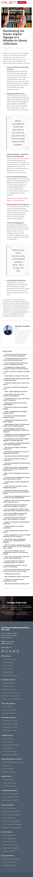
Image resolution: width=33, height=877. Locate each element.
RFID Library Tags (8, 665)
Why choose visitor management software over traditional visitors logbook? (14, 540)
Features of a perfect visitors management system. (13, 580)
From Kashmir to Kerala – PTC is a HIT (17, 376)
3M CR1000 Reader (8, 738)
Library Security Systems (9, 862)
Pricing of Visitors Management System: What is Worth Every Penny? (16, 478)
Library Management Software (11, 858)
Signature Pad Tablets (9, 771)
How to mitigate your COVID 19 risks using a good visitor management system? (16, 509)
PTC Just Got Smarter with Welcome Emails (15, 388)
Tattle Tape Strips (8, 706)
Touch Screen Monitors (9, 786)
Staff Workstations (8, 669)
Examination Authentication (10, 844)
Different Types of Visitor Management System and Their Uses (16, 501)
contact (18, 612)
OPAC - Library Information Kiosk (12, 699)
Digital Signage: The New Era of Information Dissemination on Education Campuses (16, 430)
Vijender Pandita (9, 48)
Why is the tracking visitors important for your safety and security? (16, 557)
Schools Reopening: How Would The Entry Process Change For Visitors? (15, 505)
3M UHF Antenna (7, 741)
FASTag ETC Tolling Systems (11, 793)
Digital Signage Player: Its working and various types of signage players (16, 425)
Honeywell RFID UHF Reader (11, 745)
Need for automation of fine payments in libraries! (16, 522)
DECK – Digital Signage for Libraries (16, 391)
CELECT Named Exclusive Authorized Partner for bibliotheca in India (15, 363)
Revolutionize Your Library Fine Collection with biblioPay (13, 395)
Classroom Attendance (9, 841)
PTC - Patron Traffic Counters (11, 692)
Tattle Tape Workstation (9, 710)
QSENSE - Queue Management (11, 821)
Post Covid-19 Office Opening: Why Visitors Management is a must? (15, 514)
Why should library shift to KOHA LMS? (17, 576)
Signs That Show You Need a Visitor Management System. (15, 486)
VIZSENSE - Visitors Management (12, 827)
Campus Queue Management (11, 848)
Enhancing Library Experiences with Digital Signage (15, 420)
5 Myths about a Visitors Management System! (16, 482)
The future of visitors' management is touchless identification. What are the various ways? (16, 468)
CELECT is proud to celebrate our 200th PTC (16, 372)
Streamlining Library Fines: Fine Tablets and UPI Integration (16, 399)
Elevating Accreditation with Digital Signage (15, 408)
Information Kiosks (8, 779)
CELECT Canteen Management (11, 814)
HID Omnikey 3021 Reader (10, 720)
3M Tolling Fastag (8, 748)
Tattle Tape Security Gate (10, 713)
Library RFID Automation (10, 865)
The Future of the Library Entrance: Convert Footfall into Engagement (15, 355)
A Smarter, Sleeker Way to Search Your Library (16, 383)
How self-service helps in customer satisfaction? (15, 448)
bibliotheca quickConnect (10, 689)
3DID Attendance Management (11, 811)
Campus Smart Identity (9, 835)
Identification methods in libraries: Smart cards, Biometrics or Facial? (15, 518)
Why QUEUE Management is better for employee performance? (16, 452)
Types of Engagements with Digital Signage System (15, 412)
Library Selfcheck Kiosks (9, 659)
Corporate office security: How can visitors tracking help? (15, 566)
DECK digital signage (11, 55)
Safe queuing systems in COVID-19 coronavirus (15, 459)
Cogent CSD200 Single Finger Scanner (13, 762)
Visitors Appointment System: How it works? (16, 531)
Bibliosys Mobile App (8, 683)
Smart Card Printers (8, 768)
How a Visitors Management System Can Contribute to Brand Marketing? (17, 497)
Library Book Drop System (10, 675)
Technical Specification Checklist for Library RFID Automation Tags (15, 359)
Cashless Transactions (9, 851)
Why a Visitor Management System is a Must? (16, 473)
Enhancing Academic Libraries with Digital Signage (15, 403)
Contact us (22, 2)
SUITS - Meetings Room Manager (12, 824)
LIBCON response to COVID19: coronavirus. (13, 527)
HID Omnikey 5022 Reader (10, 727)
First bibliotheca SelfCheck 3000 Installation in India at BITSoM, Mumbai (15, 368)
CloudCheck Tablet (8, 686)
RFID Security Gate (8, 662)
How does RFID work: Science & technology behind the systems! (14, 561)
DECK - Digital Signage (9, 808)
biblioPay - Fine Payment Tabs (11, 695)
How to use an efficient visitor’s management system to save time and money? (15, 552)
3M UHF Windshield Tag (9, 751)
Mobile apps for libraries (12, 574)
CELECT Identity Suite (9, 818)
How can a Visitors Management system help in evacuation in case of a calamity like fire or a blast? (17, 546)
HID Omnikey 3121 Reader (10, 724)
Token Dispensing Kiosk (9, 782)
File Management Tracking (10, 800)
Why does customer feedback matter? (17, 456)
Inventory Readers (8, 672)
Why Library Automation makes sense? (17, 583)
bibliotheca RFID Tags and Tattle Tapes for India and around (16, 379)
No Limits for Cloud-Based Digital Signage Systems (14, 416)
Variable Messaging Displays (10, 754)
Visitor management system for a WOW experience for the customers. (16, 535)
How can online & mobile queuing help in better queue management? (16, 443)
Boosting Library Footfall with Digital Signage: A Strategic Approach (16, 439)
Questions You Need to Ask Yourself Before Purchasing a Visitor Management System (16, 491)
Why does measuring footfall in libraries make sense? (16, 463)
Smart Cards (6, 765)
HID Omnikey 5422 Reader (10, 730)
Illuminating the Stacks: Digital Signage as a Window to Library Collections (16, 435)
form (28, 612)
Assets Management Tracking (11, 797)
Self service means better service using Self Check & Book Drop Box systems (16, 570)
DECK (7, 50)
